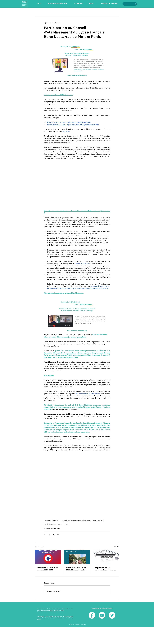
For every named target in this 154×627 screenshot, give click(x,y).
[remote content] (77, 186)
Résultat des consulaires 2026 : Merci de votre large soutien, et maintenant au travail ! (77, 569)
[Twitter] (112, 615)
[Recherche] (135, 4)
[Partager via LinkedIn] (53, 534)
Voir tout (116, 546)
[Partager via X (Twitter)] (49, 534)
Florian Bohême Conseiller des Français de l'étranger (75, 520)
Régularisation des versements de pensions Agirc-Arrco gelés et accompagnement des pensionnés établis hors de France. (105, 569)
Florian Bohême (97, 520)
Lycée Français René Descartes (53, 524)
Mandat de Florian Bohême (52, 528)
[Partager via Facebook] (45, 534)
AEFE (66, 524)
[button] (57, 3)
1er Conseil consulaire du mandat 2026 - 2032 (47, 569)
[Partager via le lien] (58, 534)
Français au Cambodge (51, 520)
